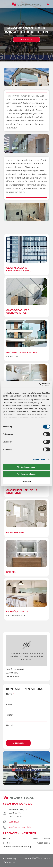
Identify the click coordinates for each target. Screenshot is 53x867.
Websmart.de (43, 858)
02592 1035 (14, 822)
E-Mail (9, 704)
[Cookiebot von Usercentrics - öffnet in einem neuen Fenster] (39, 384)
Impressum (9, 858)
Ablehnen (26, 481)
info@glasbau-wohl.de (20, 827)
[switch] (46, 434)
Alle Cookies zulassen (26, 467)
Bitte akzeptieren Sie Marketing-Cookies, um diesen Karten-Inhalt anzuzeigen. (26, 656)
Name (9, 694)
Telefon (9, 715)
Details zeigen (39, 459)
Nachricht (11, 725)
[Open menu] (5, 4)
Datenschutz (10, 862)
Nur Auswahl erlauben (26, 474)
